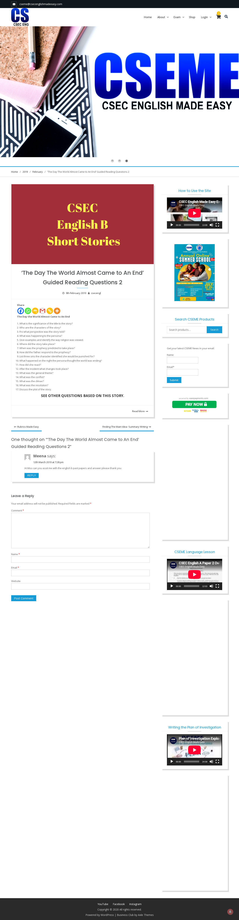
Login (204, 17)
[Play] (172, 225)
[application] (194, 213)
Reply (31, 475)
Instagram (135, 904)
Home (148, 17)
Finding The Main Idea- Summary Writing (125, 426)
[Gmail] (42, 311)
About (161, 17)
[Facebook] (20, 311)
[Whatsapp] (28, 311)
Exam (177, 17)
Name (15, 554)
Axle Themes (146, 915)
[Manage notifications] (230, 912)
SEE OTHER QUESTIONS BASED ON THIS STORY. (82, 395)
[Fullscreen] (217, 225)
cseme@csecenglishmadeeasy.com (40, 4)
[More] (57, 311)
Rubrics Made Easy (28, 426)
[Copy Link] (49, 311)
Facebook (119, 904)
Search (214, 329)
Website (16, 581)
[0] (218, 17)
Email (15, 567)
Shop (192, 17)
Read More (138, 411)
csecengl (96, 293)
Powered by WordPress (100, 915)
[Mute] (211, 225)
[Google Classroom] (35, 311)
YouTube (102, 904)
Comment (17, 510)
